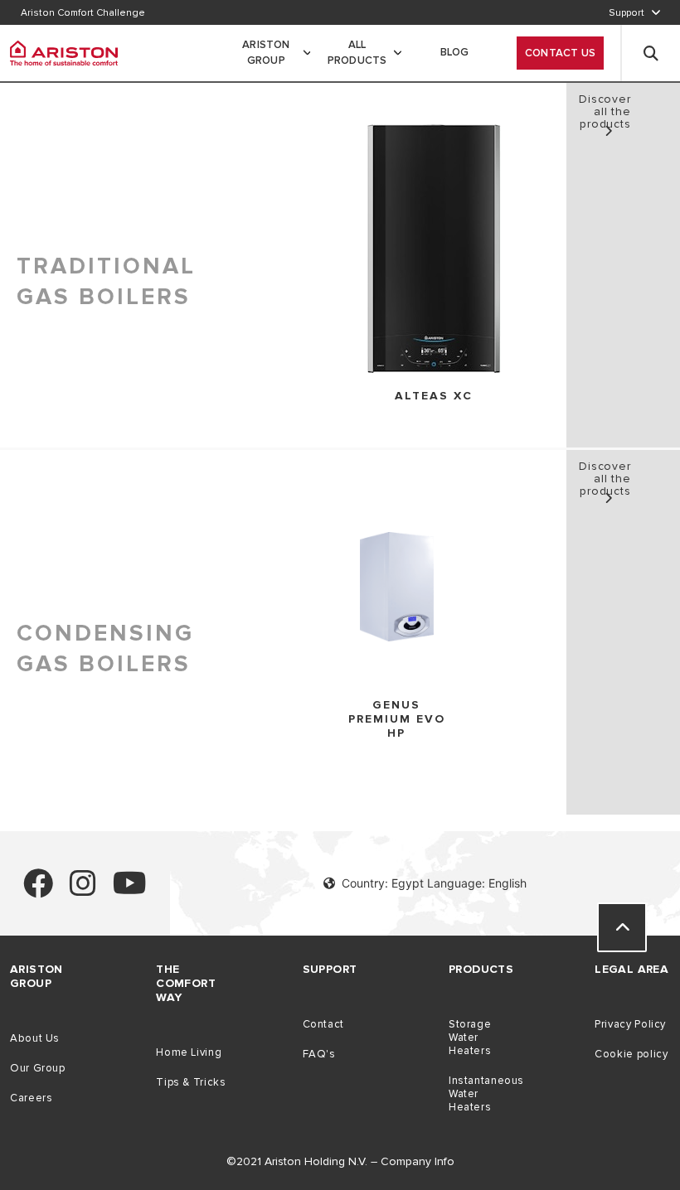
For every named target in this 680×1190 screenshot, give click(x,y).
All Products (357, 53)
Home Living (188, 1052)
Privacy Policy (630, 1024)
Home (55, 118)
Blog (454, 52)
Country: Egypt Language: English (434, 883)
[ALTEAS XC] (433, 249)
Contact (323, 1024)
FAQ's (319, 1054)
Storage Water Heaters (470, 1037)
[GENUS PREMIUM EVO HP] (396, 588)
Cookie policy (631, 1054)
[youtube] (130, 890)
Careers (31, 1098)
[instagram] (83, 890)
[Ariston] (64, 53)
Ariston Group (265, 53)
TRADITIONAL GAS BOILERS (106, 281)
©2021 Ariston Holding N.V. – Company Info (340, 1161)
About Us (35, 1038)
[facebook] (38, 890)
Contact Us (560, 53)
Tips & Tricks (191, 1082)
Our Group (38, 1068)
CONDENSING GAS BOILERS (105, 648)
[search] (651, 53)
